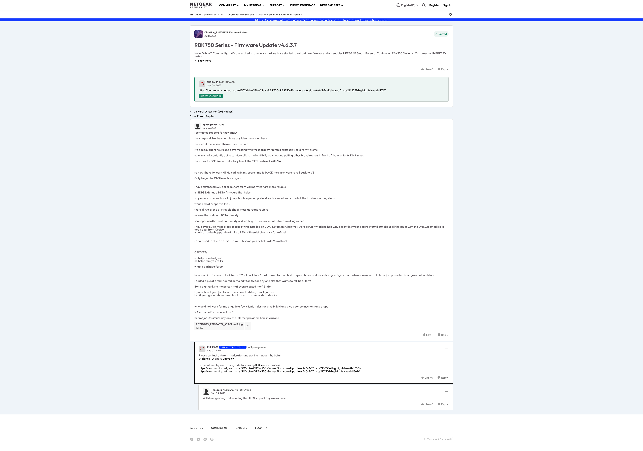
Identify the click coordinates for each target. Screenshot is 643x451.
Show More (204, 60)
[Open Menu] (450, 14)
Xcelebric (264, 365)
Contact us (219, 427)
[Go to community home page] (201, 5)
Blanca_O (207, 358)
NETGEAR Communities (203, 14)
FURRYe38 (212, 82)
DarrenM (228, 358)
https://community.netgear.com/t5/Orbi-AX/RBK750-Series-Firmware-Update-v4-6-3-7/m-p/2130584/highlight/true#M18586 (280, 368)
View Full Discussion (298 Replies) (213, 111)
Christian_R (210, 32)
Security (261, 427)
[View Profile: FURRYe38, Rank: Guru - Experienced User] (202, 349)
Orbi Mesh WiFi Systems (241, 14)
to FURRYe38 (227, 82)
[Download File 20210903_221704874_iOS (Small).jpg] (247, 326)
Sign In (447, 5)
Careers (241, 427)
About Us (196, 427)
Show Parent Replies (202, 116)
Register (434, 5)
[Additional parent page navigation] (222, 14)
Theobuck (216, 390)
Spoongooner (210, 124)
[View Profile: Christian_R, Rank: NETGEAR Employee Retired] (198, 34)
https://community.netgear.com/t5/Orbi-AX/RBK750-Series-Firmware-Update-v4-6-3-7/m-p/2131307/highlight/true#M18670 (279, 371)
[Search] (424, 5)
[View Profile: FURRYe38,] (202, 83)
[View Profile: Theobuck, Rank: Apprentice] (206, 391)
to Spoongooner (257, 347)
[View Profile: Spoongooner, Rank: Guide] (197, 126)
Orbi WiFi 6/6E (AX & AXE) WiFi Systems (280, 14)
